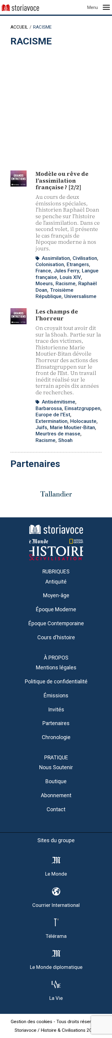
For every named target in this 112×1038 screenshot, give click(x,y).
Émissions (56, 695)
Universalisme (80, 296)
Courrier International (56, 905)
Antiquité (56, 581)
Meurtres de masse (58, 434)
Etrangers (78, 264)
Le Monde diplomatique (56, 967)
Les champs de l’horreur (57, 315)
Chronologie (56, 737)
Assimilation (56, 258)
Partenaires (56, 723)
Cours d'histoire (56, 637)
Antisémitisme (58, 402)
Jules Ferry (66, 271)
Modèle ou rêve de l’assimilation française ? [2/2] (62, 180)
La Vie (56, 998)
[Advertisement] (56, 106)
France (43, 271)
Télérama (56, 936)
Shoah (65, 440)
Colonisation (50, 264)
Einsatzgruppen (82, 408)
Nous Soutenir (56, 767)
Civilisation (85, 258)
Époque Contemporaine (56, 623)
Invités (56, 709)
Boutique (56, 781)
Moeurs (44, 283)
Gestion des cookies (31, 1021)
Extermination (51, 421)
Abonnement (56, 795)
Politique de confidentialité (56, 681)
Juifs (41, 427)
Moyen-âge (56, 595)
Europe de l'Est (53, 415)
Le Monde (56, 874)
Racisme (66, 283)
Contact (56, 809)
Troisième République (54, 293)
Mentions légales (56, 667)
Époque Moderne (56, 609)
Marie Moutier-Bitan (72, 427)
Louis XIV (70, 277)
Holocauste (83, 421)
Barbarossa (49, 408)
